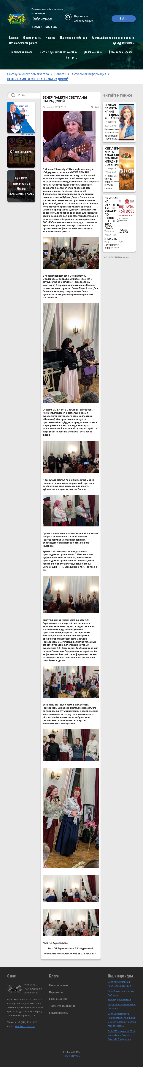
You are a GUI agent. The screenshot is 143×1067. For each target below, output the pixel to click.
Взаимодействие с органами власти (113, 37)
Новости (50, 37)
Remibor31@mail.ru (25, 1026)
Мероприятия (56, 992)
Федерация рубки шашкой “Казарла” (122, 1006)
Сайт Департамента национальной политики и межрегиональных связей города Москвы (122, 1020)
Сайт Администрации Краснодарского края (119, 984)
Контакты (71, 57)
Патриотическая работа (23, 43)
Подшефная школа (21, 52)
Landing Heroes (71, 1056)
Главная (14, 37)
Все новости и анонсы (116, 257)
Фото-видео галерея (121, 52)
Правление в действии (73, 37)
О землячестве (32, 37)
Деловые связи (93, 52)
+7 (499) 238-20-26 (27, 1022)
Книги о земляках (58, 999)
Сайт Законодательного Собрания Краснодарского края (121, 995)
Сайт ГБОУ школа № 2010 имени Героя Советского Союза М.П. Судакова (121, 1035)
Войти (123, 18)
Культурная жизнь (123, 43)
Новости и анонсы (58, 985)
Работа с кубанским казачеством (58, 52)
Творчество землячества (62, 1006)
